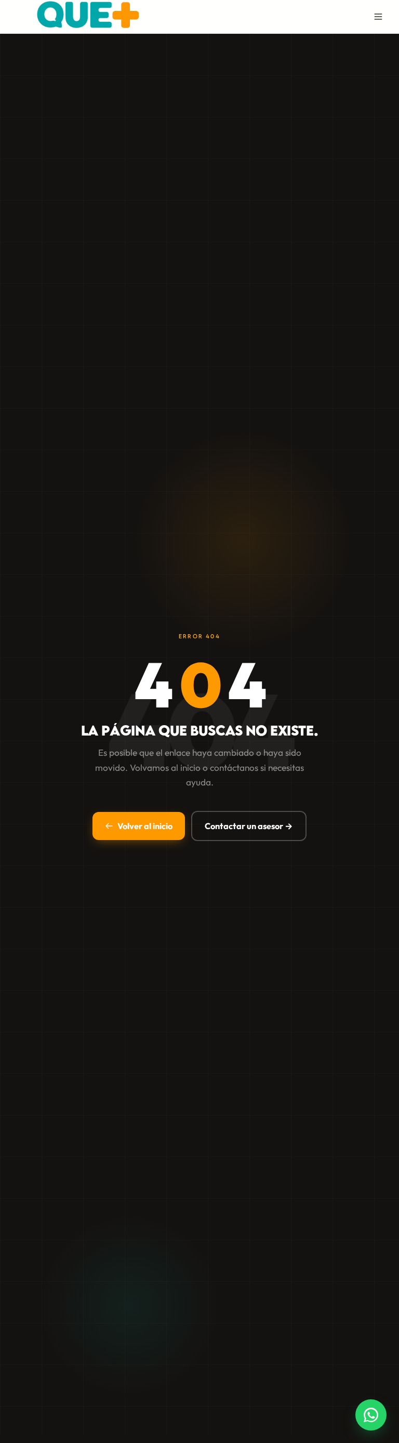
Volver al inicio (144, 826)
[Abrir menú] (378, 16)
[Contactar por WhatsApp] (371, 1415)
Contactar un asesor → (249, 826)
